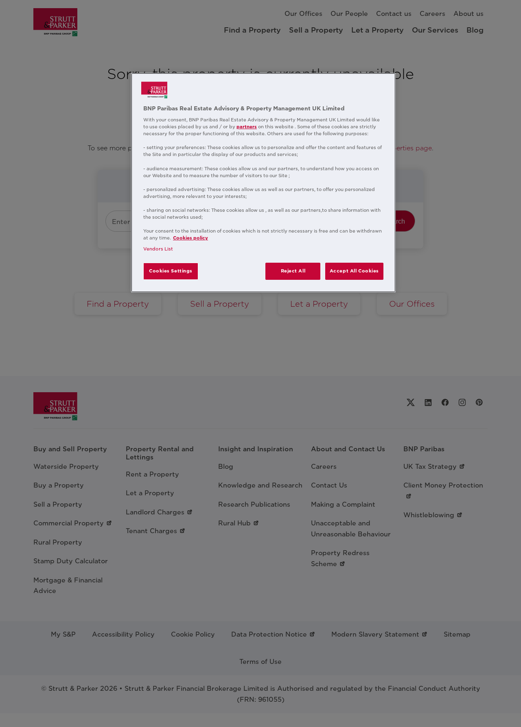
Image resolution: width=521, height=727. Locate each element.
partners (246, 127)
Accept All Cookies (354, 271)
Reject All (293, 271)
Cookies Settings (171, 271)
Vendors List (158, 249)
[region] (263, 183)
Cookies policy (190, 238)
